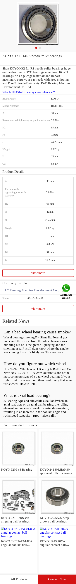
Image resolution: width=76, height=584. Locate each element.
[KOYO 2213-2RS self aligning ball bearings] (18, 514)
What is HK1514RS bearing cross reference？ (28, 92)
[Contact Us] (66, 292)
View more (38, 273)
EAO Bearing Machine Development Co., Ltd (33, 290)
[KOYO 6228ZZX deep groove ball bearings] (57, 514)
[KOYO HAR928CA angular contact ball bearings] (57, 536)
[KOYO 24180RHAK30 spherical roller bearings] (57, 466)
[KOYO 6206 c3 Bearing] (18, 466)
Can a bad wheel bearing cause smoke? (37, 332)
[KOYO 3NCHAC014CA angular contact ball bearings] (18, 536)
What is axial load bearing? (27, 395)
